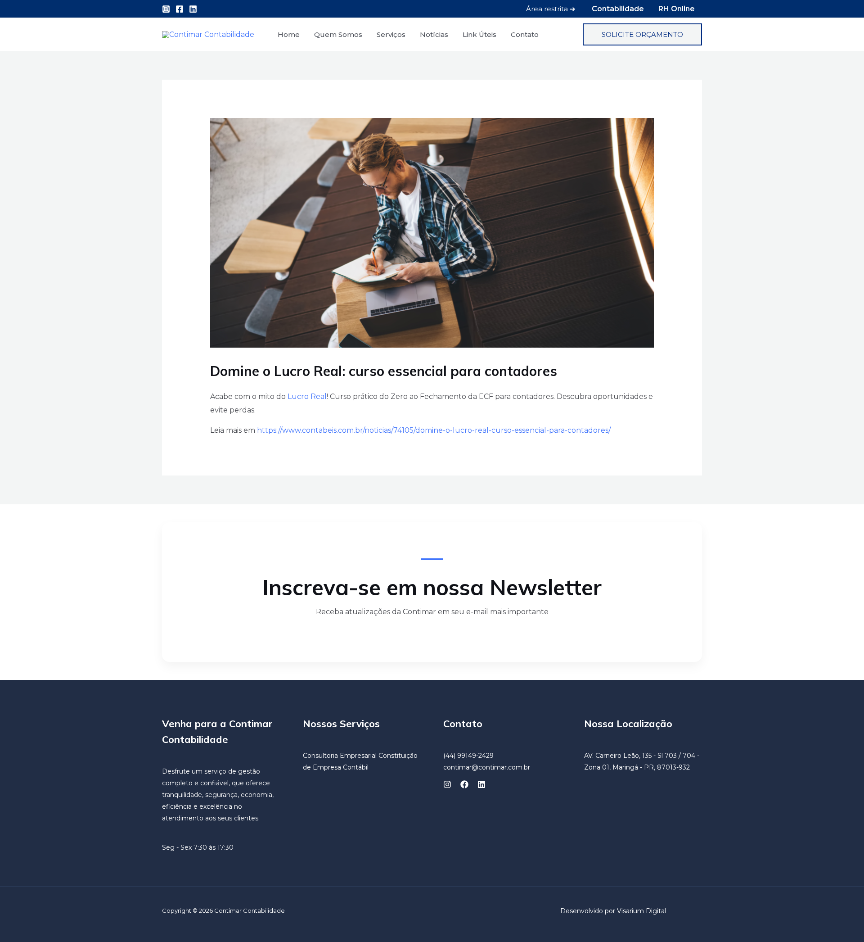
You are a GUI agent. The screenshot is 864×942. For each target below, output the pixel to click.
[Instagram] (166, 9)
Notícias (434, 34)
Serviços (391, 34)
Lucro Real (307, 396)
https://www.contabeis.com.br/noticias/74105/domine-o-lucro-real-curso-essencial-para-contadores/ (434, 430)
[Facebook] (180, 9)
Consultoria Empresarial (340, 756)
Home (289, 34)
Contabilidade (618, 9)
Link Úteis (479, 34)
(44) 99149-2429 (468, 756)
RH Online (676, 9)
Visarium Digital (641, 911)
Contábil (356, 767)
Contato (525, 34)
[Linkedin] (193, 9)
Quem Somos (338, 34)
